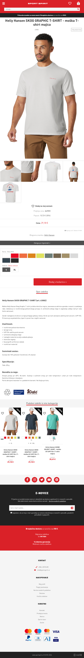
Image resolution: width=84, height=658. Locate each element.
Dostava (42, 593)
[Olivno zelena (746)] (57, 255)
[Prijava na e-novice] (72, 508)
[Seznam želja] (69, 4)
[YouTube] (49, 479)
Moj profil (42, 584)
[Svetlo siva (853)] (74, 255)
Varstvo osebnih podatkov (57, 501)
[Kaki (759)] (66, 255)
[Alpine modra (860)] (6, 260)
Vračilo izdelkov (42, 596)
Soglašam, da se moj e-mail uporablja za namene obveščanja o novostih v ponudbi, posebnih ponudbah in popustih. (43, 514)
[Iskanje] (78, 9)
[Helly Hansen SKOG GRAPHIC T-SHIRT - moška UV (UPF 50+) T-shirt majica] (42, 96)
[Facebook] (27, 479)
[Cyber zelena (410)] (40, 255)
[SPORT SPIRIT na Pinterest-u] (56, 479)
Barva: (8, 252)
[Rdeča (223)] (15, 255)
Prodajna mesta (42, 613)
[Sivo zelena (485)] (49, 255)
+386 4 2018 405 (43, 567)
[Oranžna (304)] (23, 255)
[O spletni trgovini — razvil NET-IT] (78, 655)
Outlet (42, 622)
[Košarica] (77, 3)
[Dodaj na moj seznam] (2, 413)
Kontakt (42, 610)
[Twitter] (42, 479)
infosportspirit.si (43, 570)
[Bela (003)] (6, 255)
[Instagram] (34, 479)
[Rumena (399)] (32, 255)
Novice (42, 616)
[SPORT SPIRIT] (38, 3)
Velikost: (10, 266)
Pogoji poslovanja (42, 587)
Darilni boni (42, 619)
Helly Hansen (49, 235)
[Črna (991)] (15, 260)
